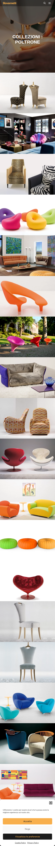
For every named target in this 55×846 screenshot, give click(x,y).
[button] (50, 802)
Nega (27, 829)
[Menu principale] (49, 3)
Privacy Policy (33, 843)
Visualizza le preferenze (27, 836)
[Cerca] (44, 3)
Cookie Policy (20, 843)
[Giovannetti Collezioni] (9, 3)
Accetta (27, 821)
